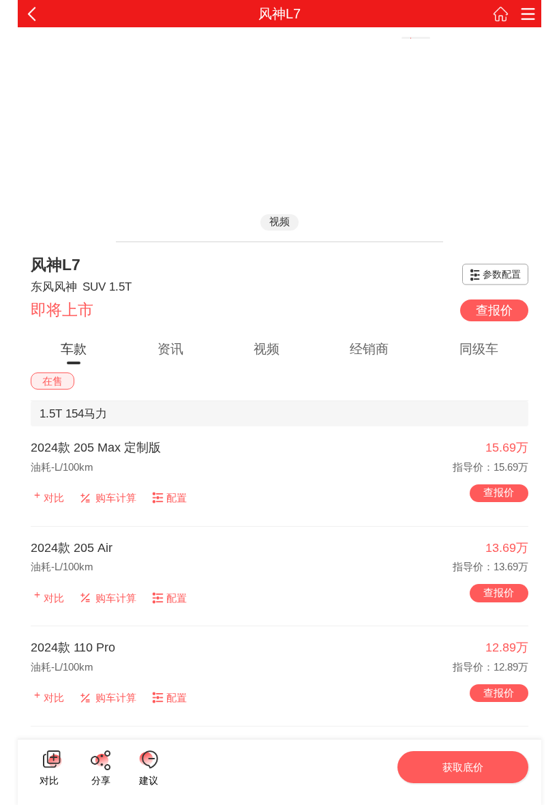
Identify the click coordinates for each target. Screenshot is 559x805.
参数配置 (502, 274)
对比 (49, 778)
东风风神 (54, 286)
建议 (149, 759)
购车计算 (115, 497)
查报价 (494, 310)
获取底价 (462, 767)
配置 (176, 497)
